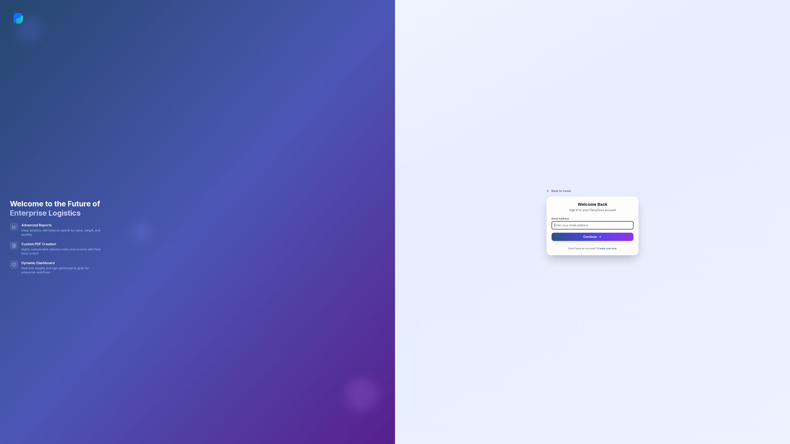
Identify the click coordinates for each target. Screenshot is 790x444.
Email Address (560, 218)
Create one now (607, 248)
